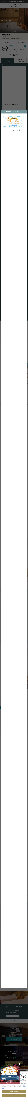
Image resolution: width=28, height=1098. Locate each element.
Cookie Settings (14, 1091)
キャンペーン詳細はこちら (13, 130)
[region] (14, 1084)
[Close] (26, 1073)
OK (14, 1095)
